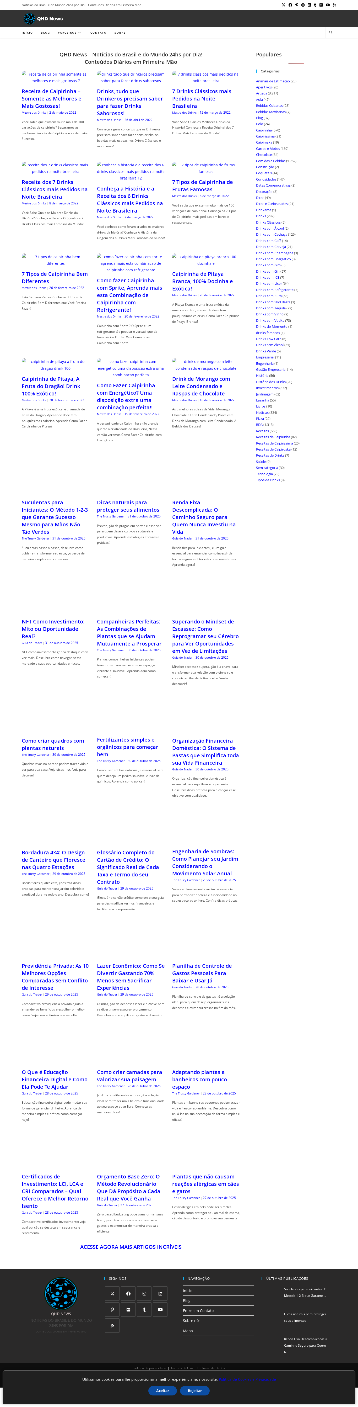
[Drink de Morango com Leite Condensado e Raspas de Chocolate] (206, 368)
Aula (259, 99)
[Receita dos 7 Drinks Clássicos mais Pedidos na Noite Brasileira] (56, 171)
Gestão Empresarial (271, 369)
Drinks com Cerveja (271, 246)
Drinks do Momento (272, 326)
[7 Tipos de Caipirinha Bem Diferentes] (56, 263)
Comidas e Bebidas (270, 160)
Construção (265, 167)
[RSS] (112, 1325)
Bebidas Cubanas (269, 105)
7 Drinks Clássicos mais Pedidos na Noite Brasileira (201, 98)
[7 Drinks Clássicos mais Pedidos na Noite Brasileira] (206, 80)
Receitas (262, 431)
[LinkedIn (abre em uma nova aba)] (309, 5)
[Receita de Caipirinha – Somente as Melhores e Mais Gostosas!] (56, 80)
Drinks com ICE (267, 277)
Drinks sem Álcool (270, 344)
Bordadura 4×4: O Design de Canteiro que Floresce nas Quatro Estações (53, 860)
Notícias (262, 412)
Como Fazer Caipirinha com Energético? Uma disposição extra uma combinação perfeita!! (126, 396)
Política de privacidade (149, 1368)
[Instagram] (144, 1293)
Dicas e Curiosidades (272, 203)
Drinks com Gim (268, 265)
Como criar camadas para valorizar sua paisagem (129, 1076)
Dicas (260, 197)
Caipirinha (264, 130)
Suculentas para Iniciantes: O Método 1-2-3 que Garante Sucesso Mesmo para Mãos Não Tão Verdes (55, 517)
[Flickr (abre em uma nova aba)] (321, 5)
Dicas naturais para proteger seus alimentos (128, 506)
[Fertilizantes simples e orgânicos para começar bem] (131, 728)
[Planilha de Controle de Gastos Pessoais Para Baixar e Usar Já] (206, 955)
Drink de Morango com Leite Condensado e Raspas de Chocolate (201, 386)
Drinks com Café (268, 240)
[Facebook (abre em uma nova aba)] (290, 5)
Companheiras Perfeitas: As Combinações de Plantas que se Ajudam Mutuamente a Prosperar (129, 632)
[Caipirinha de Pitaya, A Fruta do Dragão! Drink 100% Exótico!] (56, 368)
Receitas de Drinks (270, 455)
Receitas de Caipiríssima (274, 443)
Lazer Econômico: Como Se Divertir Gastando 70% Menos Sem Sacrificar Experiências (131, 976)
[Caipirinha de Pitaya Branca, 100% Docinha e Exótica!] (206, 263)
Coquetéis (264, 173)
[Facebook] (128, 1293)
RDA (259, 424)
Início (187, 1290)
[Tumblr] (144, 1309)
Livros (260, 406)
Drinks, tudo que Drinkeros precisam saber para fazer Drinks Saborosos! (130, 102)
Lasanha (262, 400)
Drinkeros (263, 210)
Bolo (259, 123)
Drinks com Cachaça (271, 234)
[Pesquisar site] (330, 33)
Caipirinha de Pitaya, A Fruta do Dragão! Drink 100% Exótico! (51, 386)
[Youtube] (160, 1309)
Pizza (260, 418)
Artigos (261, 93)
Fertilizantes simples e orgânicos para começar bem (127, 747)
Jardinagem (265, 394)
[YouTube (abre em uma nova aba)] (328, 5)
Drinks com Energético (273, 259)
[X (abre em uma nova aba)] (283, 5)
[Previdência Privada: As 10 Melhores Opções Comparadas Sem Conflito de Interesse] (56, 955)
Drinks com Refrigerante (275, 289)
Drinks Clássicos (268, 222)
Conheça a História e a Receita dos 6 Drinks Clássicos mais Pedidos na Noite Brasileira (130, 199)
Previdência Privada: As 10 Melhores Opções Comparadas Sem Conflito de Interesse (55, 976)
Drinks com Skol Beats (273, 302)
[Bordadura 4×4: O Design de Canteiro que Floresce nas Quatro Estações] (56, 841)
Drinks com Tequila (271, 308)
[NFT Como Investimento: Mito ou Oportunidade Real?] (56, 611)
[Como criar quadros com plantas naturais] (56, 730)
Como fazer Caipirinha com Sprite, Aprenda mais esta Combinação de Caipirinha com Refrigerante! (129, 295)
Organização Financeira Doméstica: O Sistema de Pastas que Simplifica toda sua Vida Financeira (205, 751)
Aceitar (162, 1390)
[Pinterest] (112, 1309)
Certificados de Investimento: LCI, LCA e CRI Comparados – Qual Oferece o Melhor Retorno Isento (55, 1191)
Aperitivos (264, 87)
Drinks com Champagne (274, 253)
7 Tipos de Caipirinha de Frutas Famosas (202, 185)
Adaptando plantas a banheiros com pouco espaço (199, 1079)
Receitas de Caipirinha (273, 437)
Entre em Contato (198, 1310)
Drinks (261, 216)
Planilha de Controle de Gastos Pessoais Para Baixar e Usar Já (202, 973)
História (262, 375)
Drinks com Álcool (270, 228)
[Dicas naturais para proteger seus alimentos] (131, 491)
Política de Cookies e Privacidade (247, 1379)
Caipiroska (264, 142)
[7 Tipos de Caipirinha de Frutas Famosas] (206, 171)
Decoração (264, 191)
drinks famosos (268, 332)
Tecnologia (264, 474)
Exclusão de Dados (211, 1368)
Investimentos (267, 387)
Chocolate (264, 154)
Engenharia (265, 363)
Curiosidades (266, 179)
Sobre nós (191, 1320)
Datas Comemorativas (273, 185)
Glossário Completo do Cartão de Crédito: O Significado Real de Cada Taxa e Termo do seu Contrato (128, 867)
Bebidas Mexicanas (271, 111)
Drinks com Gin (268, 271)
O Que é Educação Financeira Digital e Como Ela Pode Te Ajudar (55, 1079)
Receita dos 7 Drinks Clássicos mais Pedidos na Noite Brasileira (55, 189)
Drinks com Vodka (270, 320)
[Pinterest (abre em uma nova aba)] (297, 5)
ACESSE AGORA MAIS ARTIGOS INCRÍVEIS (131, 1246)
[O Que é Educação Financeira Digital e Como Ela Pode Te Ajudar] (56, 1061)
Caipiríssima (265, 136)
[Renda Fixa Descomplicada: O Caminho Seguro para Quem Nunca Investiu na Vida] (206, 491)
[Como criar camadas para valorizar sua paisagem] (131, 1061)
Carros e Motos (268, 148)
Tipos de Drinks (268, 480)
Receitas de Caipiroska (273, 449)
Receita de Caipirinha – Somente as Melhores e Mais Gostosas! (52, 98)
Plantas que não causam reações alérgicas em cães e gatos (205, 1184)
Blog (259, 117)
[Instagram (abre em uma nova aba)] (303, 5)
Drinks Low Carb (268, 338)
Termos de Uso (182, 1368)
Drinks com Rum (269, 295)
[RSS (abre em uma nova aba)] (334, 5)
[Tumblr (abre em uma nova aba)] (315, 5)
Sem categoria (267, 467)
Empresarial (265, 357)
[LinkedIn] (160, 1293)
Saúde (261, 461)
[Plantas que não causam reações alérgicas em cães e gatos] (206, 1165)
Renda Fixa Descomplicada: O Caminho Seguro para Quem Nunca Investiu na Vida (204, 517)
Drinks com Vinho (270, 314)
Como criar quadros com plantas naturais (53, 744)
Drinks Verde (266, 351)
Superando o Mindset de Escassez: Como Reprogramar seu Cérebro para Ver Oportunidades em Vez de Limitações (205, 636)
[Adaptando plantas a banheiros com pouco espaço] (206, 1061)
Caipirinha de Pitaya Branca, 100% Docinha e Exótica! (202, 281)
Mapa (188, 1330)
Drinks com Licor (269, 283)
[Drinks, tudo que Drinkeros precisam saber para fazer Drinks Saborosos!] (131, 80)
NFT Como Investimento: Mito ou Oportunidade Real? (53, 629)
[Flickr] (128, 1309)
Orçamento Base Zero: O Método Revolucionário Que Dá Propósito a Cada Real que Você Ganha (128, 1187)
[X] (112, 1293)
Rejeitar (195, 1390)
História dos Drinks (271, 381)
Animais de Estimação (273, 81)
